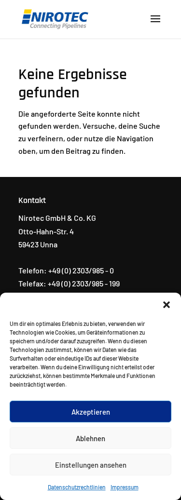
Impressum (125, 487)
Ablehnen (90, 438)
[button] (166, 305)
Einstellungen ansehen (90, 464)
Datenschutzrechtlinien (77, 487)
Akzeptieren (90, 411)
